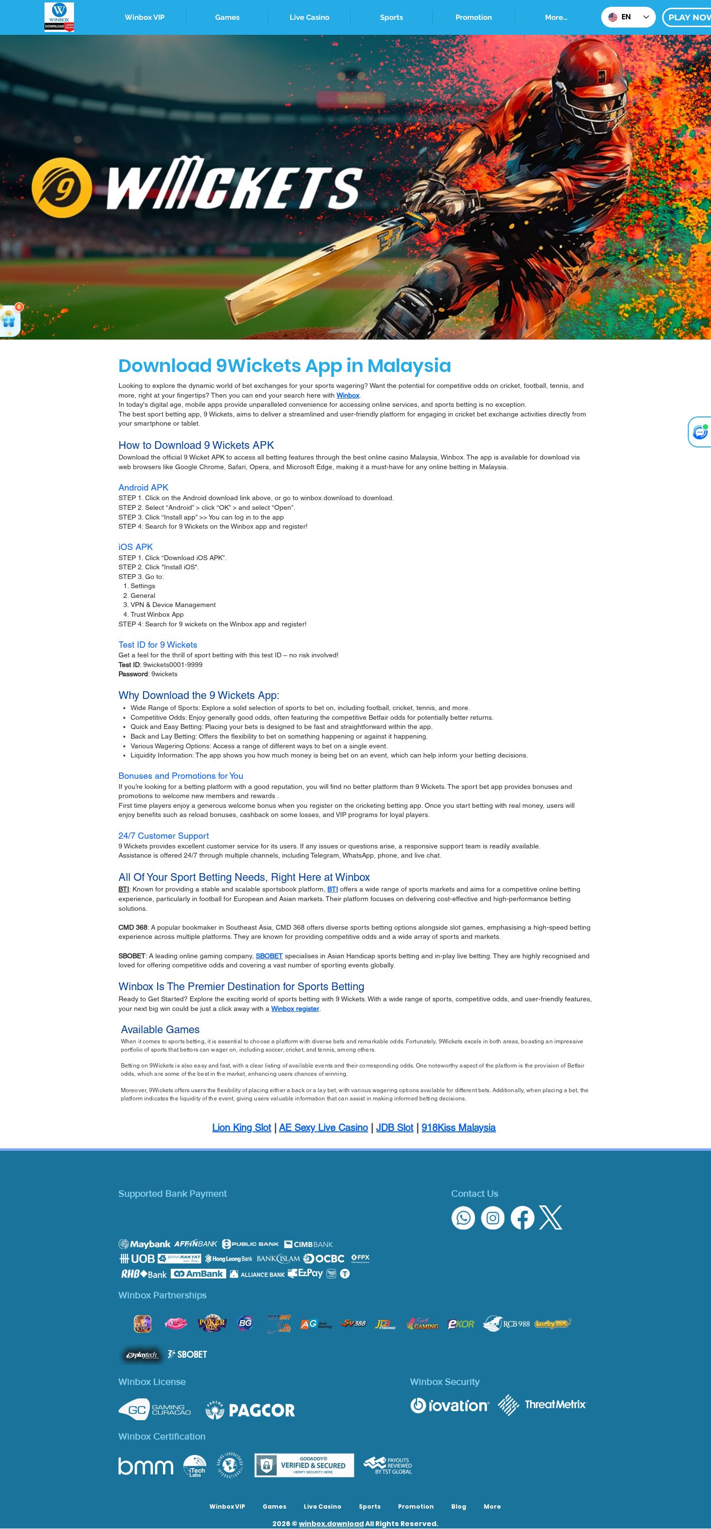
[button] (391, 17)
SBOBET (269, 956)
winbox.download (331, 1524)
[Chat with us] (699, 431)
